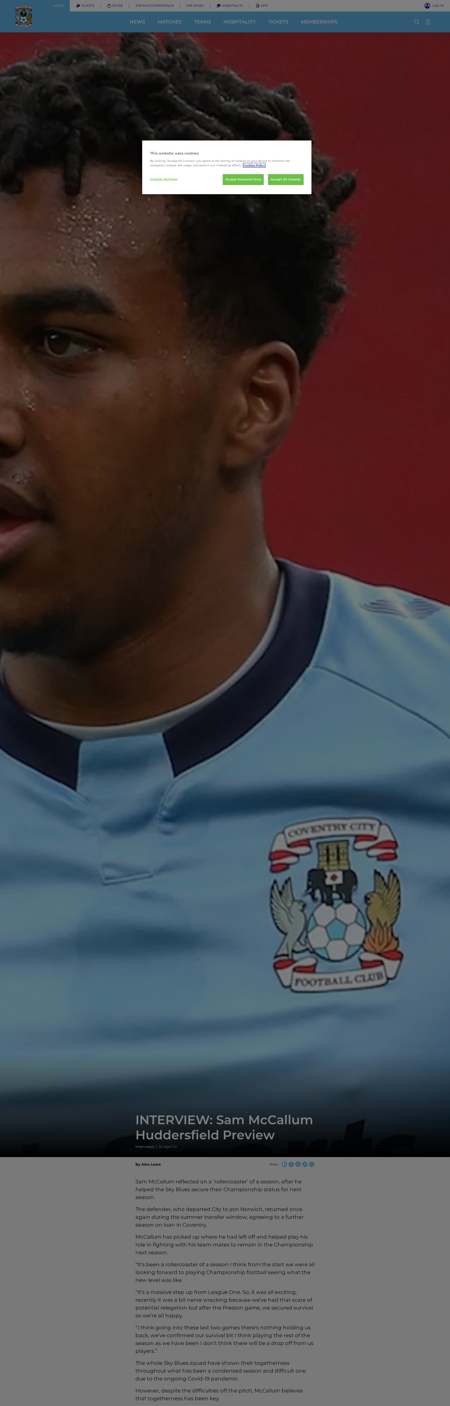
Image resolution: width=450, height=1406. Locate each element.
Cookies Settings (164, 179)
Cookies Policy (254, 165)
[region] (226, 167)
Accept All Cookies (286, 179)
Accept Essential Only (243, 179)
